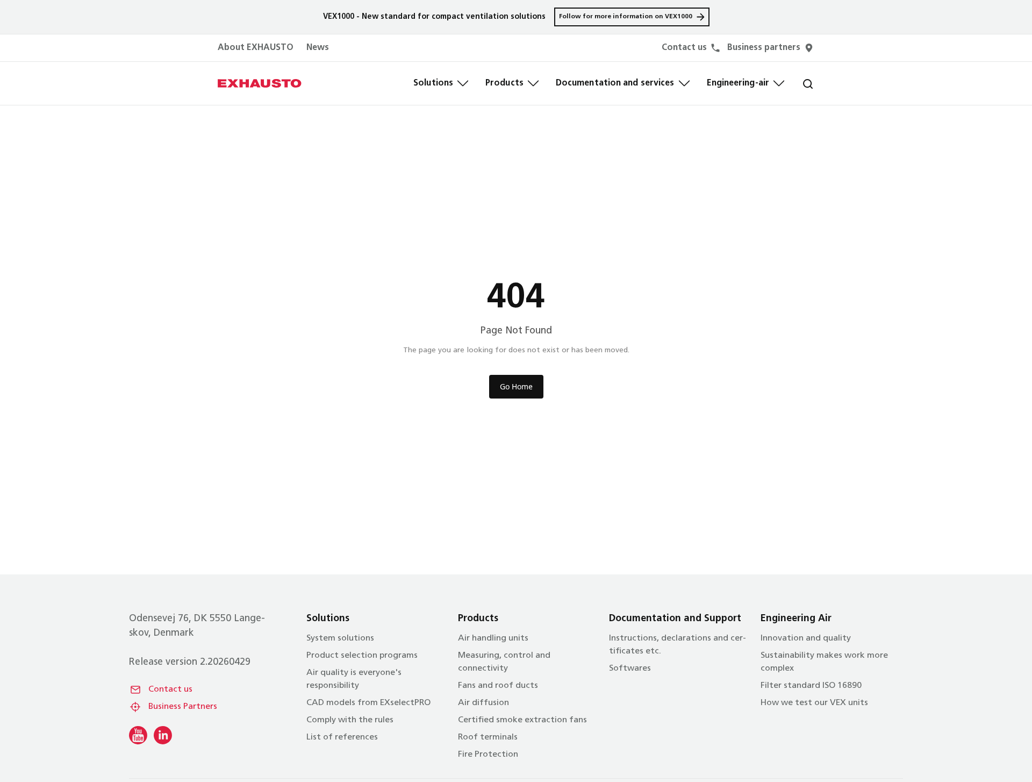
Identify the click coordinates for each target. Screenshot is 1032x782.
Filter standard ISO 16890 (811, 685)
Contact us (170, 689)
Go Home (516, 386)
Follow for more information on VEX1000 (625, 16)
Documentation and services (615, 83)
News (317, 48)
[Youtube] (138, 735)
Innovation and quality (806, 638)
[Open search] (799, 83)
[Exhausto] (260, 83)
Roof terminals (488, 737)
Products (504, 83)
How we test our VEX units (814, 703)
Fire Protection (488, 754)
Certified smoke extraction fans (522, 720)
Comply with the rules (349, 720)
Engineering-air (738, 83)
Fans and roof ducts (498, 685)
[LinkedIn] (163, 735)
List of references (342, 737)
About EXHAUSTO (255, 48)
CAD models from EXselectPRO (368, 703)
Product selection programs (362, 655)
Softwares (630, 668)
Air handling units (493, 638)
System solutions (340, 638)
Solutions (433, 83)
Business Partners (182, 706)
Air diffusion (483, 703)
